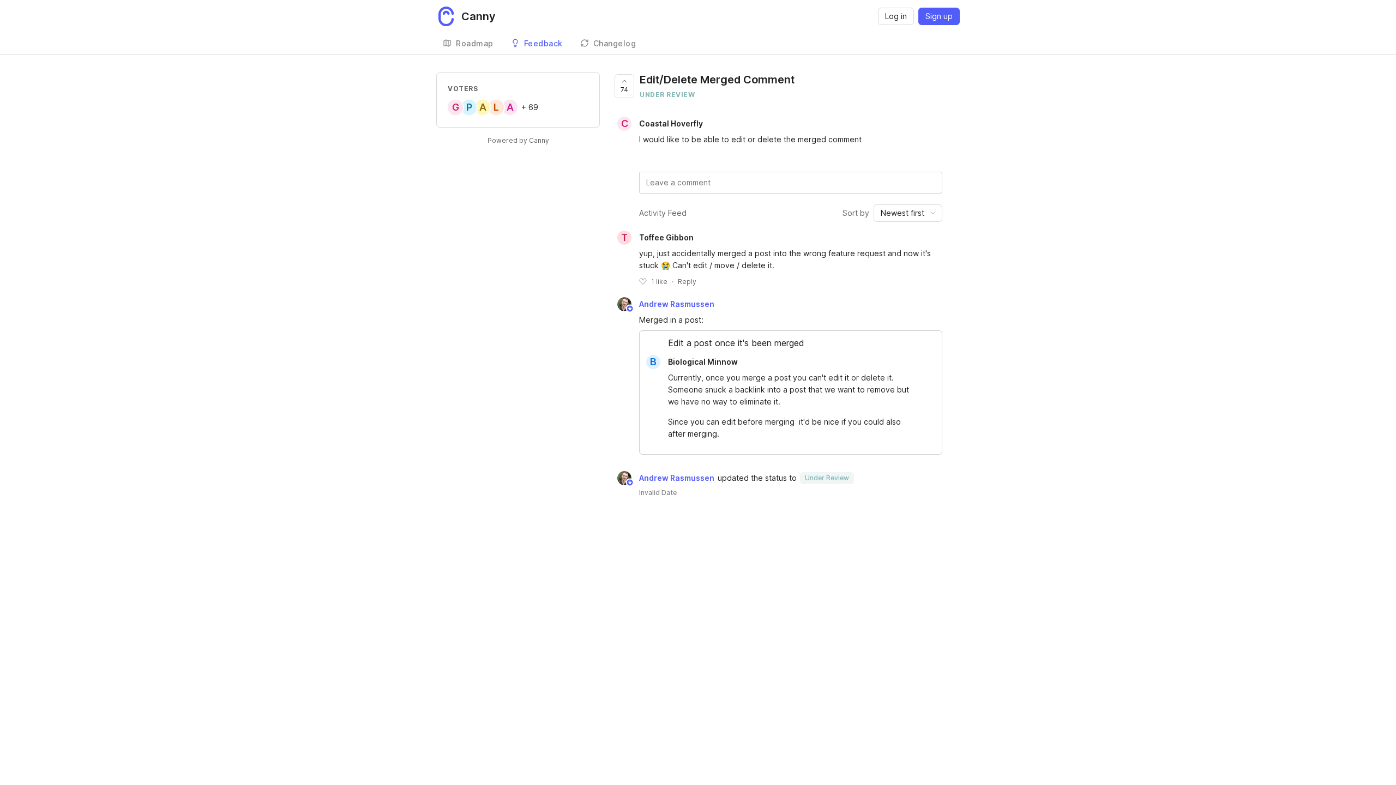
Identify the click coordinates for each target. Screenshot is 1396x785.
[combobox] (908, 213)
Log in (896, 16)
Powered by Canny (518, 140)
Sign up (939, 16)
